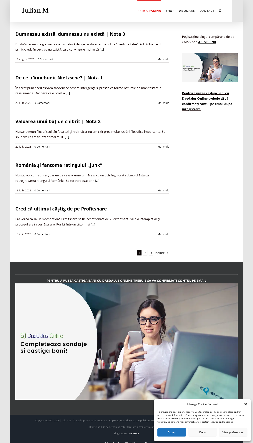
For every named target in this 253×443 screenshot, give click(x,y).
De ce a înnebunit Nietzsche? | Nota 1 (59, 77)
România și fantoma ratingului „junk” (58, 165)
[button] (245, 404)
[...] (101, 49)
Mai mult (163, 59)
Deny (202, 432)
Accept (172, 432)
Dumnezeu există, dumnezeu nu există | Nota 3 (70, 34)
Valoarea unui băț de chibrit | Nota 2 (58, 121)
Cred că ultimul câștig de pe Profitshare (61, 208)
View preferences (233, 432)
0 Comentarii (46, 59)
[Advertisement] (210, 186)
